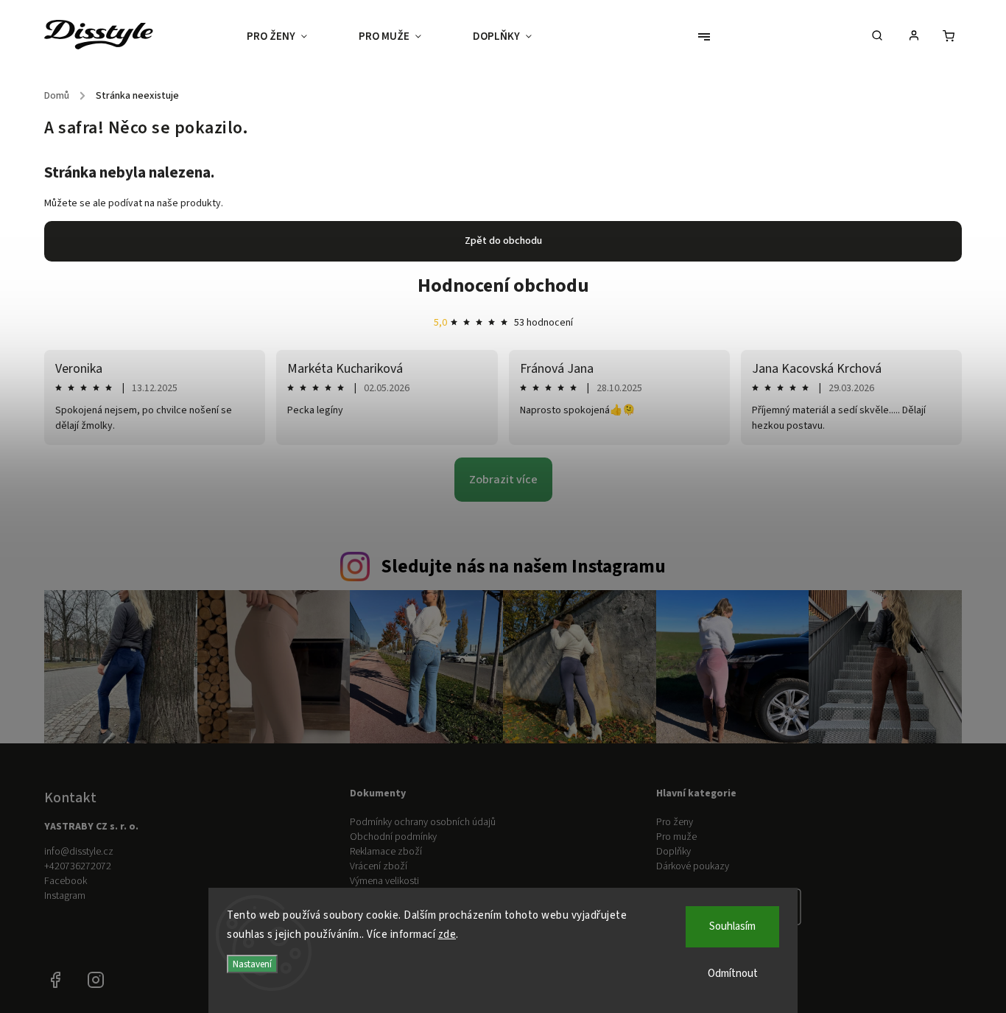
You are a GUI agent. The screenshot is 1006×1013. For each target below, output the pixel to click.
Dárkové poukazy (692, 866)
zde (447, 934)
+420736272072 (77, 866)
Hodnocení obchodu (503, 285)
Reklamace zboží (386, 851)
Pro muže (676, 837)
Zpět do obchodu (503, 241)
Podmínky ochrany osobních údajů (423, 822)
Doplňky (673, 851)
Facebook (65, 881)
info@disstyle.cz (78, 851)
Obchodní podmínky (393, 837)
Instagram (64, 895)
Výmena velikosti (384, 881)
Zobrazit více (503, 480)
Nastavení (252, 964)
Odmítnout (733, 973)
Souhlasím (732, 926)
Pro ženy (674, 822)
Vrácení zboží (378, 866)
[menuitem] (290, 37)
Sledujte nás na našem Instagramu (523, 566)
